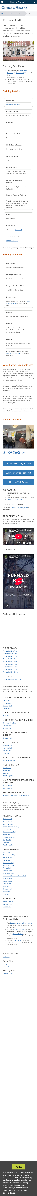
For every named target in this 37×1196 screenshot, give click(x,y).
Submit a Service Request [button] (17, 472)
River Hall (6, 773)
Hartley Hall (7, 907)
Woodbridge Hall (8, 776)
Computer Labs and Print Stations (21, 923)
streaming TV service (13, 353)
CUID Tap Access (12, 241)
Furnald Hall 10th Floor (10, 672)
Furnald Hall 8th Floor (10, 667)
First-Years (6, 957)
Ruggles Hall (7, 751)
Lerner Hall (20, 73)
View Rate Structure (13, 104)
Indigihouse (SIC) (8, 873)
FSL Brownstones (8, 865)
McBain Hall (7, 728)
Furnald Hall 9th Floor (10, 669)
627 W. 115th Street (9, 761)
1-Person (5, 964)
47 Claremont (7, 785)
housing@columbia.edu (14, 499)
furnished (18, 230)
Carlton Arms (7, 726)
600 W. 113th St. (8, 902)
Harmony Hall (7, 748)
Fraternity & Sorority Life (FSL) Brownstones (17, 795)
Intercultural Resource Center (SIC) (14, 876)
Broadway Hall (7, 745)
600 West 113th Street (10, 723)
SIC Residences (8, 788)
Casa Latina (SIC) (8, 863)
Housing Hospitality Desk (19, 508)
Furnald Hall (7, 703)
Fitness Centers (18, 934)
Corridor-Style (7, 974)
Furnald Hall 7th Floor (10, 664)
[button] (2, 2)
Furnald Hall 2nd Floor (10, 651)
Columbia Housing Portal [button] (17, 463)
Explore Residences (12, 13)
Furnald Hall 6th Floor (10, 661)
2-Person (6, 966)
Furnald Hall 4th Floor (10, 656)
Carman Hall (7, 700)
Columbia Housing (14, 8)
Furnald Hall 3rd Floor (10, 654)
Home (3, 13)
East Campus (7, 768)
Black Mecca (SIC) (9, 855)
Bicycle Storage (18, 940)
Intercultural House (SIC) (11, 827)
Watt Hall (6, 753)
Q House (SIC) (7, 881)
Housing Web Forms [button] (18, 482)
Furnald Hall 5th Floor (10, 659)
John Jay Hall (7, 706)
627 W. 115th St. (8, 824)
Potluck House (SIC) (9, 837)
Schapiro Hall (7, 738)
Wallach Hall (7, 708)
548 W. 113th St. (8, 821)
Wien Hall (6, 716)
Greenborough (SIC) (9, 832)
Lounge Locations (18, 929)
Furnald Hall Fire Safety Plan (12, 679)
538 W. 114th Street (9, 852)
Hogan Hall (6, 770)
